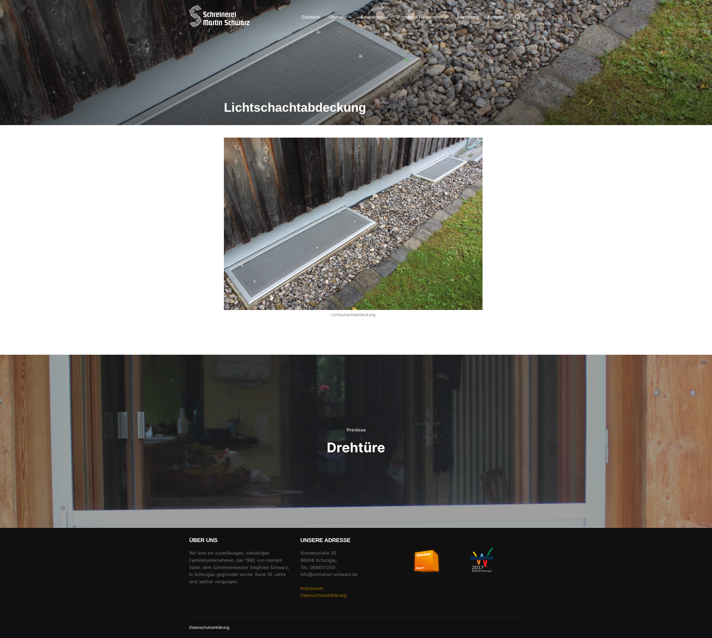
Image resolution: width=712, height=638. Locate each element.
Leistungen (372, 17)
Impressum (311, 588)
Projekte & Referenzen (419, 17)
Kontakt (495, 17)
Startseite (310, 17)
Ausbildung (468, 17)
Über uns (337, 17)
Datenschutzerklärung (323, 595)
